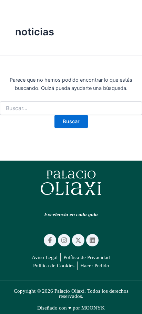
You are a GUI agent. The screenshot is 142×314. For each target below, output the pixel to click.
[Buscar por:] (71, 108)
